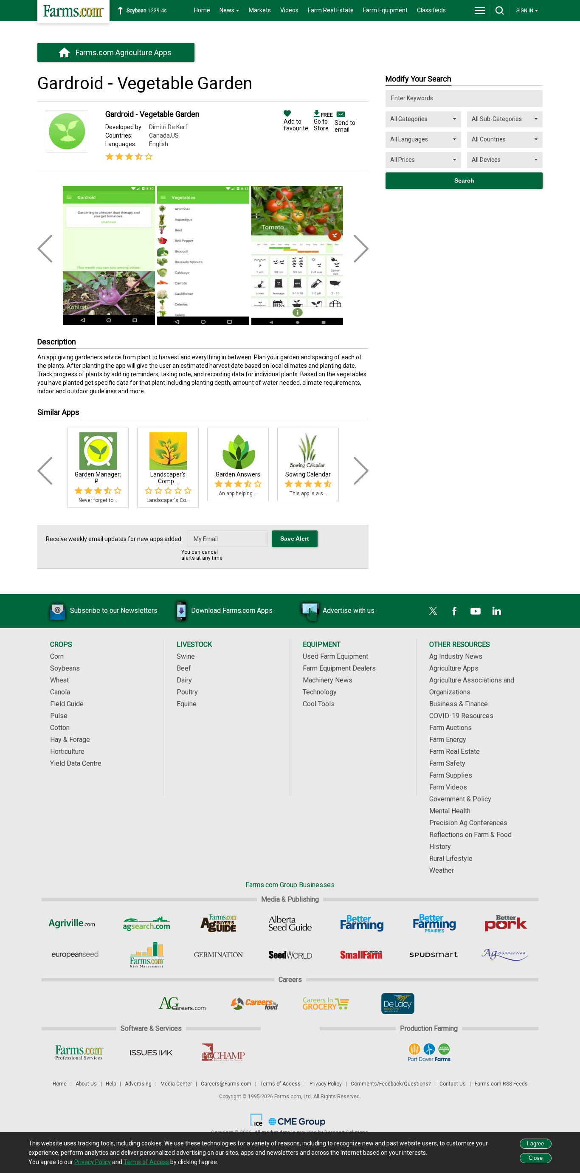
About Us (86, 1084)
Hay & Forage (70, 740)
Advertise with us (348, 610)
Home (202, 10)
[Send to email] (340, 114)
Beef (184, 668)
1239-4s (147, 11)
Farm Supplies (450, 775)
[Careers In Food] (254, 1003)
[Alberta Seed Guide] (290, 923)
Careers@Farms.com (226, 1084)
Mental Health (449, 811)
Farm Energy (447, 740)
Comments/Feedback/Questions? (391, 1084)
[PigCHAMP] (222, 1052)
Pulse (59, 716)
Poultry (187, 692)
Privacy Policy (326, 1084)
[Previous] (44, 471)
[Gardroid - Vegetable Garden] (67, 150)
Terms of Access (280, 1084)
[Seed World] (290, 954)
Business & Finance (458, 704)
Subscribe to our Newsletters (114, 610)
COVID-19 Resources (461, 716)
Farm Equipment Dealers (339, 668)
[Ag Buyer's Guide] (218, 923)
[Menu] (479, 10)
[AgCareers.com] (182, 1003)
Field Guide (67, 704)
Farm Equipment (385, 10)
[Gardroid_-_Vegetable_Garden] (108, 252)
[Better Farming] (362, 923)
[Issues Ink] (150, 1052)
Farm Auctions (450, 728)
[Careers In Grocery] (325, 1003)
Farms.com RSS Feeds (501, 1084)
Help (111, 1084)
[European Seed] (74, 954)
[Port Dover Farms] (429, 1052)
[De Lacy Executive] (397, 1003)
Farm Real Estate (331, 10)
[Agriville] (74, 923)
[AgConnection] (505, 954)
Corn (57, 656)
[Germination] (218, 954)
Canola (60, 692)
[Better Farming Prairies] (433, 923)
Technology (320, 692)
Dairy (184, 680)
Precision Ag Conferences (468, 823)
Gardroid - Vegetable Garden (152, 114)
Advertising (138, 1084)
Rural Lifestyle (451, 858)
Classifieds (431, 10)
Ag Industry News (455, 656)
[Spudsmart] (433, 954)
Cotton (60, 728)
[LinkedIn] (496, 611)
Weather (441, 870)
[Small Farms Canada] (362, 954)
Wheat (59, 680)
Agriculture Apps (454, 668)
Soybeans (65, 668)
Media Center (176, 1084)
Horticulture (67, 751)
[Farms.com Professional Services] (79, 1052)
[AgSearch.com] (146, 923)
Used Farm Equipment (335, 656)
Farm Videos (448, 787)
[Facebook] (454, 611)
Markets (260, 10)
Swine (186, 656)
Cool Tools (319, 704)
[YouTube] (475, 611)
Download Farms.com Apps (232, 610)
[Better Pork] (505, 923)
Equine (187, 704)
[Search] (499, 10)
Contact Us (452, 1084)
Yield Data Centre (75, 763)
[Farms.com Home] (73, 11)
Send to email (345, 126)
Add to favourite (296, 125)
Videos (289, 10)
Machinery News (327, 680)
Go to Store (323, 122)
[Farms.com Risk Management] (146, 954)
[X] (433, 611)
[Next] (361, 471)
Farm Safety (447, 763)
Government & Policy (460, 799)
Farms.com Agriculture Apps (124, 52)
